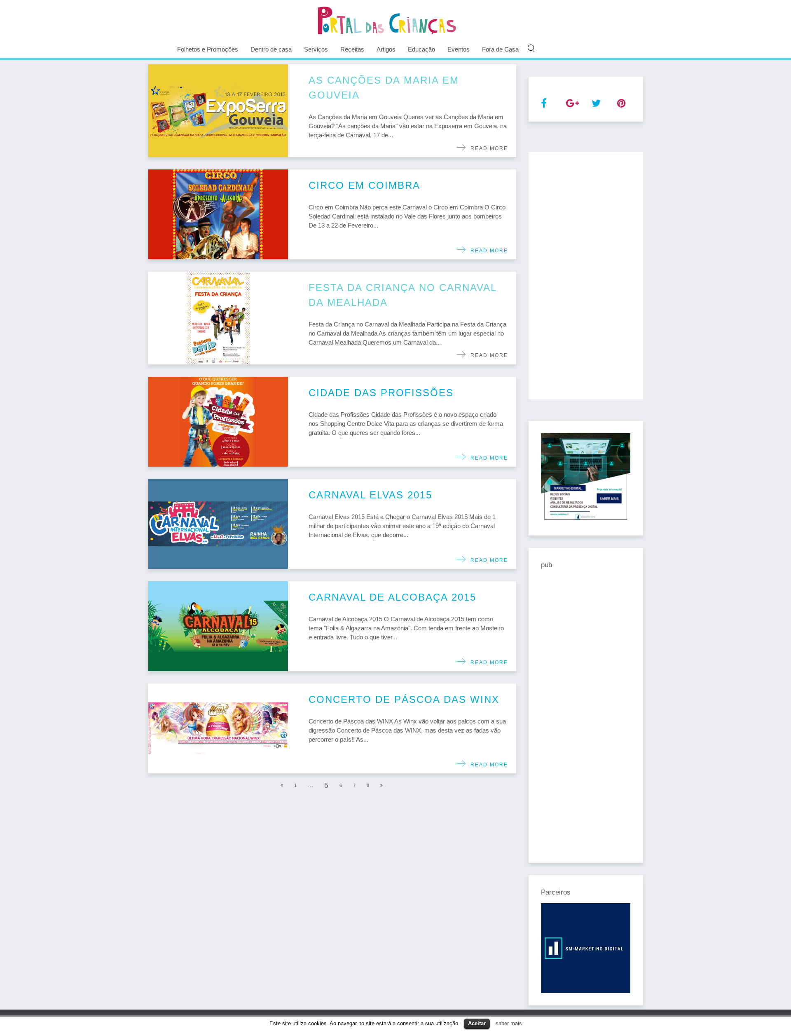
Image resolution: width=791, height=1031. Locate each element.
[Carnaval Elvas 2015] (218, 524)
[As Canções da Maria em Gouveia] (218, 110)
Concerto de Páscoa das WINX (404, 699)
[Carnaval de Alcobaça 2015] (218, 626)
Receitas (352, 49)
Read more (487, 148)
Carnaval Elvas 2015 (370, 494)
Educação (421, 49)
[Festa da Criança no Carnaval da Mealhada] (218, 318)
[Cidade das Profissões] (218, 422)
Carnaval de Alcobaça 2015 (392, 597)
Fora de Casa (500, 49)
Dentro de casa (271, 49)
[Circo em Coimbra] (218, 214)
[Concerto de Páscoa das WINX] (218, 728)
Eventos (458, 49)
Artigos (386, 49)
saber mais (509, 1023)
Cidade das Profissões (381, 392)
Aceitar (477, 1023)
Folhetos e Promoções (207, 49)
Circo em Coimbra (364, 185)
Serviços (316, 49)
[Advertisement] (586, 275)
